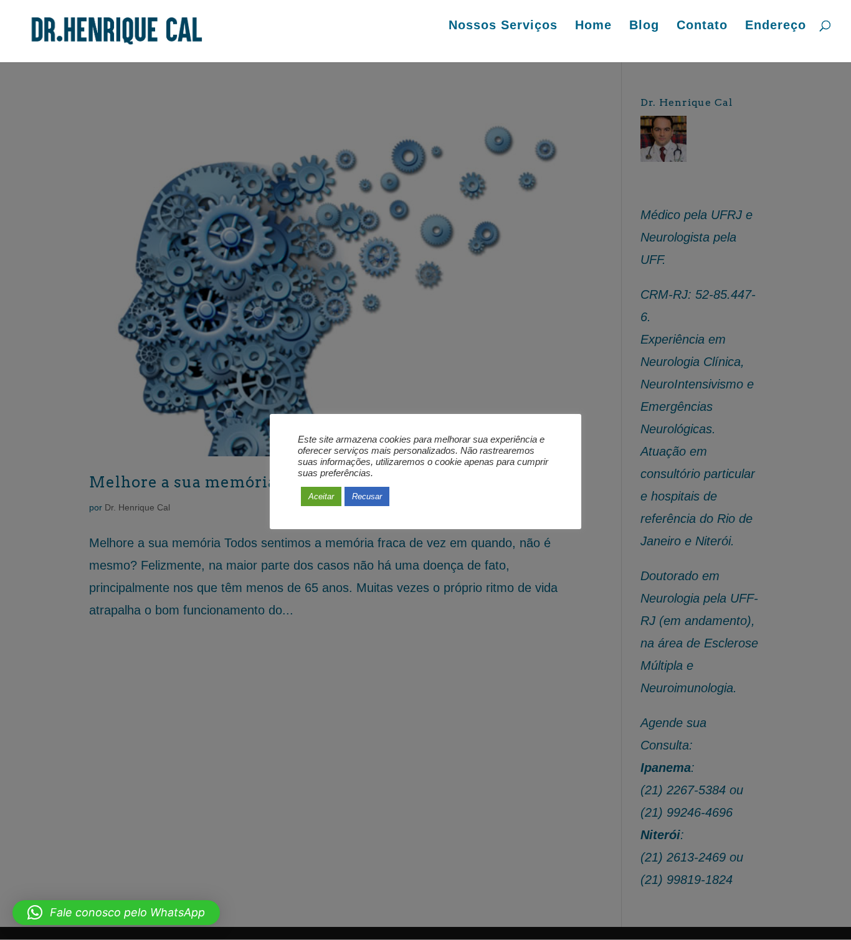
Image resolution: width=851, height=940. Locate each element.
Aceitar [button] (321, 496)
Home (593, 26)
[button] (116, 912)
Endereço (775, 26)
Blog (644, 26)
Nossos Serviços (503, 26)
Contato (702, 26)
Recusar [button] (367, 496)
